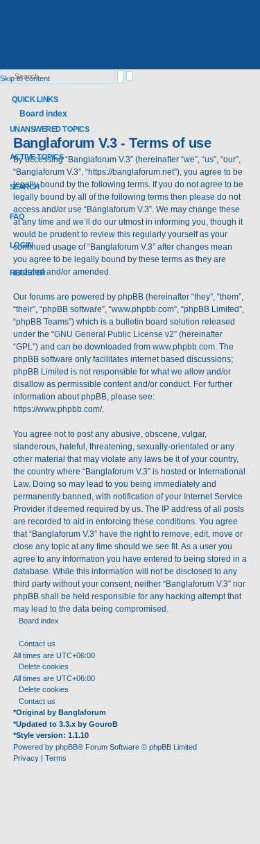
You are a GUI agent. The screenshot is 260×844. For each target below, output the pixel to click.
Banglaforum (82, 712)
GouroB (103, 724)
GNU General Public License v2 (114, 334)
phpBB (66, 747)
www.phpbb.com (184, 347)
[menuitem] (44, 129)
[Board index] (100, 36)
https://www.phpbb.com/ (57, 409)
